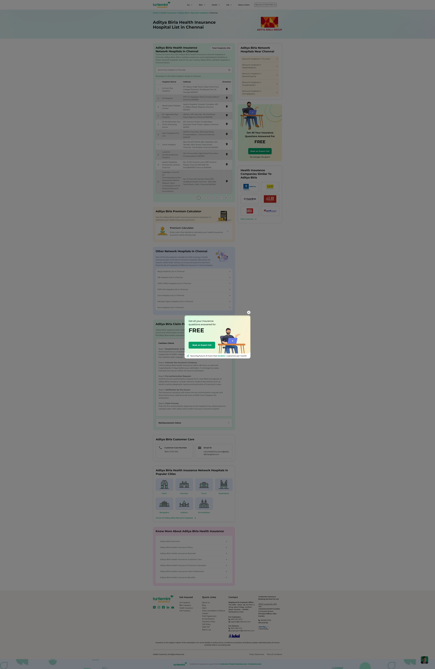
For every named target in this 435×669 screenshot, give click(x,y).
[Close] (248, 312)
